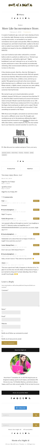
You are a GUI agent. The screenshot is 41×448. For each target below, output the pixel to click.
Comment (5, 290)
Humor (20, 25)
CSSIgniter (31, 444)
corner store (6, 152)
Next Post (30, 168)
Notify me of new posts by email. (12, 339)
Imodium (26, 120)
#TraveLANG (28, 429)
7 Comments (27, 32)
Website (4, 323)
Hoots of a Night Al (20, 440)
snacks (4, 155)
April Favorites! (6, 187)
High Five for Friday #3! (9, 192)
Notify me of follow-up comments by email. (15, 333)
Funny (21, 152)
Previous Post (11, 168)
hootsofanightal (8, 210)
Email (4, 316)
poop (31, 152)
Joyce (3, 263)
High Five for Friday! (8, 182)
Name (4, 309)
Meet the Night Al (14, 429)
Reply (36, 200)
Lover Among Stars (8, 245)
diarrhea (15, 152)
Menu (21, 14)
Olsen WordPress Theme (15, 444)
